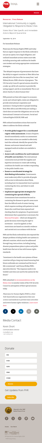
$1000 (8, 378)
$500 (8, 372)
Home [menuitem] (7, 427)
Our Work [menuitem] (14, 427)
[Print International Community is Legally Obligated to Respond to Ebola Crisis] (36, 311)
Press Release (17, 19)
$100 (8, 361)
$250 (8, 366)
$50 (7, 355)
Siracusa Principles (12, 218)
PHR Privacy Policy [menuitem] (11, 439)
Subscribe (10, 397)
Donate (36, 13)
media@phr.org (8, 332)
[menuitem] (6, 418)
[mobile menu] (38, 4)
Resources (7, 19)
